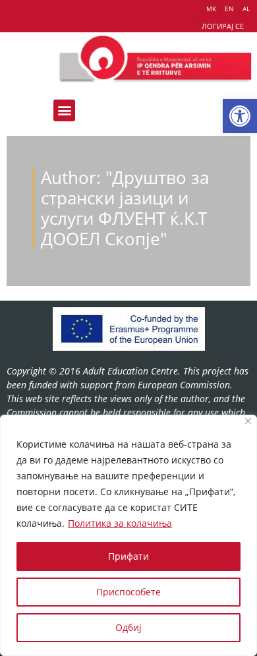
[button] (240, 116)
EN (229, 8)
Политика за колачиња (120, 523)
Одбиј (128, 627)
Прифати (128, 556)
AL (246, 8)
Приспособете (128, 591)
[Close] (248, 421)
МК (211, 8)
